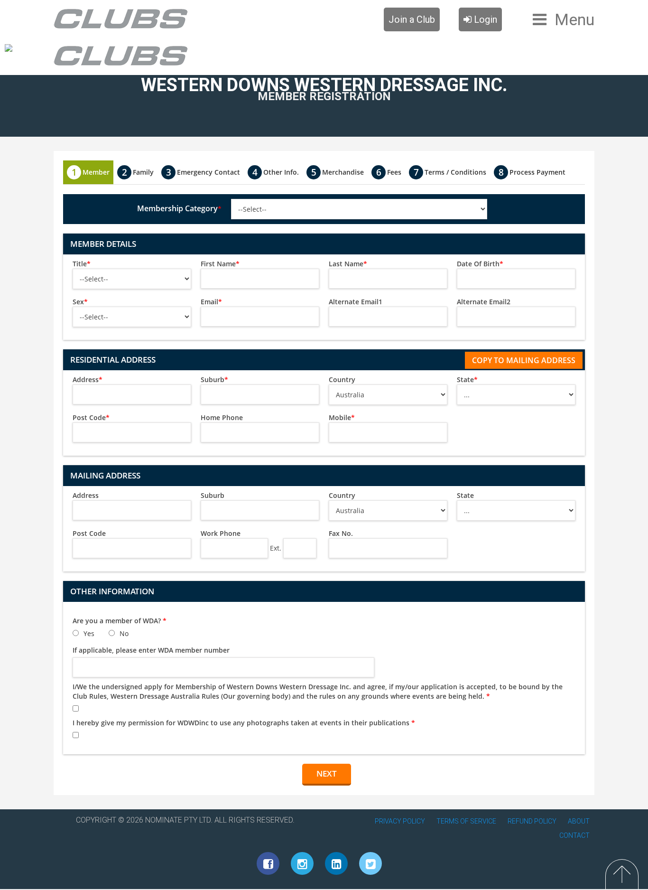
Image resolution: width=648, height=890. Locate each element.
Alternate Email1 (355, 301)
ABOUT (579, 821)
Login (484, 19)
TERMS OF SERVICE (466, 821)
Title (82, 263)
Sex (80, 301)
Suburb (214, 379)
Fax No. (341, 533)
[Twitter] (370, 863)
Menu (574, 19)
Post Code (91, 417)
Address (87, 379)
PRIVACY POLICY (400, 821)
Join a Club (412, 19)
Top (622, 874)
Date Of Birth (480, 263)
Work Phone (221, 533)
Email (211, 301)
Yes (88, 633)
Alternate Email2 (483, 301)
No (124, 633)
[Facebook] (268, 863)
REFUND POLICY (532, 821)
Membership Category (179, 208)
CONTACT (574, 835)
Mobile (342, 417)
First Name (220, 263)
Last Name (348, 263)
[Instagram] (302, 863)
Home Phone (222, 417)
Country (342, 379)
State (467, 379)
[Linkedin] (336, 863)
